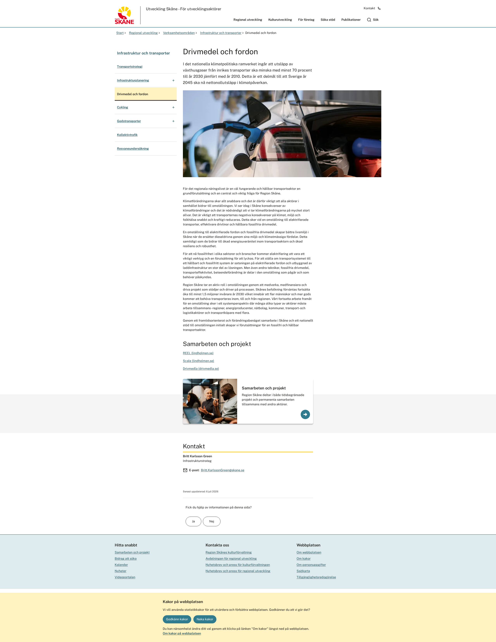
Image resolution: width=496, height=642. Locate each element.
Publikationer (351, 20)
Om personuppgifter (311, 565)
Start (120, 33)
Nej (211, 521)
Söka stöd (328, 20)
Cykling (122, 107)
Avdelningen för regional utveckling (231, 558)
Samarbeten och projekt (264, 388)
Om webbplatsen (309, 552)
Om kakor (304, 558)
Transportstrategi (129, 66)
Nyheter (120, 571)
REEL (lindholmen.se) (198, 353)
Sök (376, 20)
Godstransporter (129, 121)
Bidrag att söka (126, 558)
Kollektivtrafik (127, 135)
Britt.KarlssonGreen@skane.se (222, 470)
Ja (193, 521)
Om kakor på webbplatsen (182, 633)
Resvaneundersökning (133, 148)
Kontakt (369, 8)
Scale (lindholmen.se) (198, 361)
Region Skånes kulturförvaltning (229, 552)
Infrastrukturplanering (133, 80)
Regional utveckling (247, 20)
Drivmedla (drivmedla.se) (201, 368)
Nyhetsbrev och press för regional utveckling (238, 571)
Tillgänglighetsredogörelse (316, 577)
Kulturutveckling (280, 20)
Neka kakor (205, 619)
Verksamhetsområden (179, 33)
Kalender (121, 565)
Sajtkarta (303, 571)
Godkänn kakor (177, 619)
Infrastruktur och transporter (220, 33)
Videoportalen (125, 577)
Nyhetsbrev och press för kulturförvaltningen (238, 565)
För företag (306, 20)
